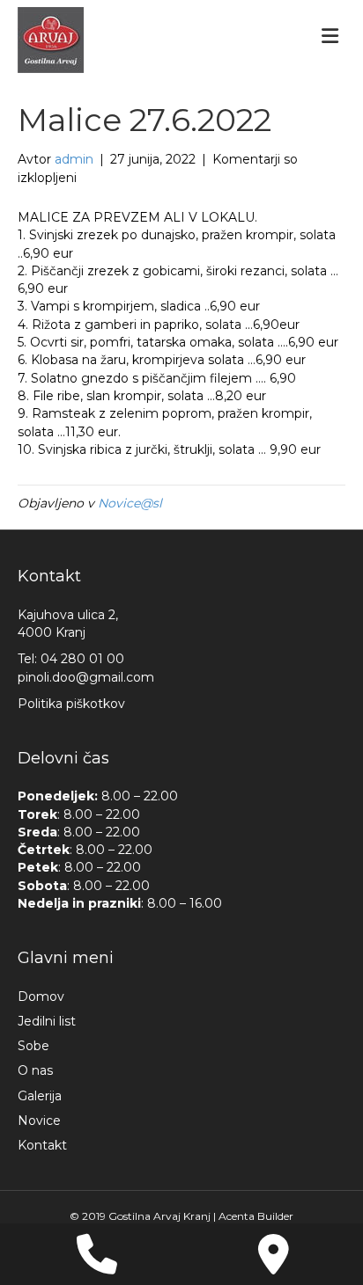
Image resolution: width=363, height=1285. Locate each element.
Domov (41, 996)
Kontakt (42, 1145)
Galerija (40, 1096)
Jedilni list (47, 1021)
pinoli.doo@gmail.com (86, 677)
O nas (35, 1070)
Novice (39, 1120)
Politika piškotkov (71, 704)
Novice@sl (130, 503)
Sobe (33, 1046)
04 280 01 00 (82, 659)
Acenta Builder (256, 1216)
